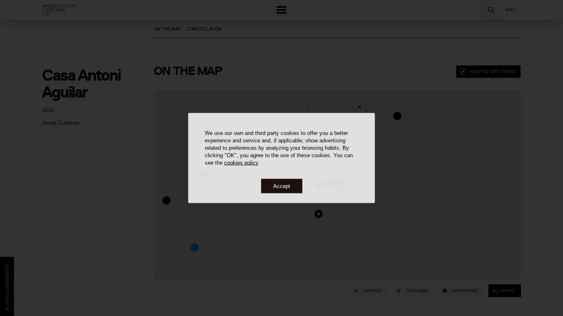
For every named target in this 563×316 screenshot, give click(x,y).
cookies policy (241, 162)
